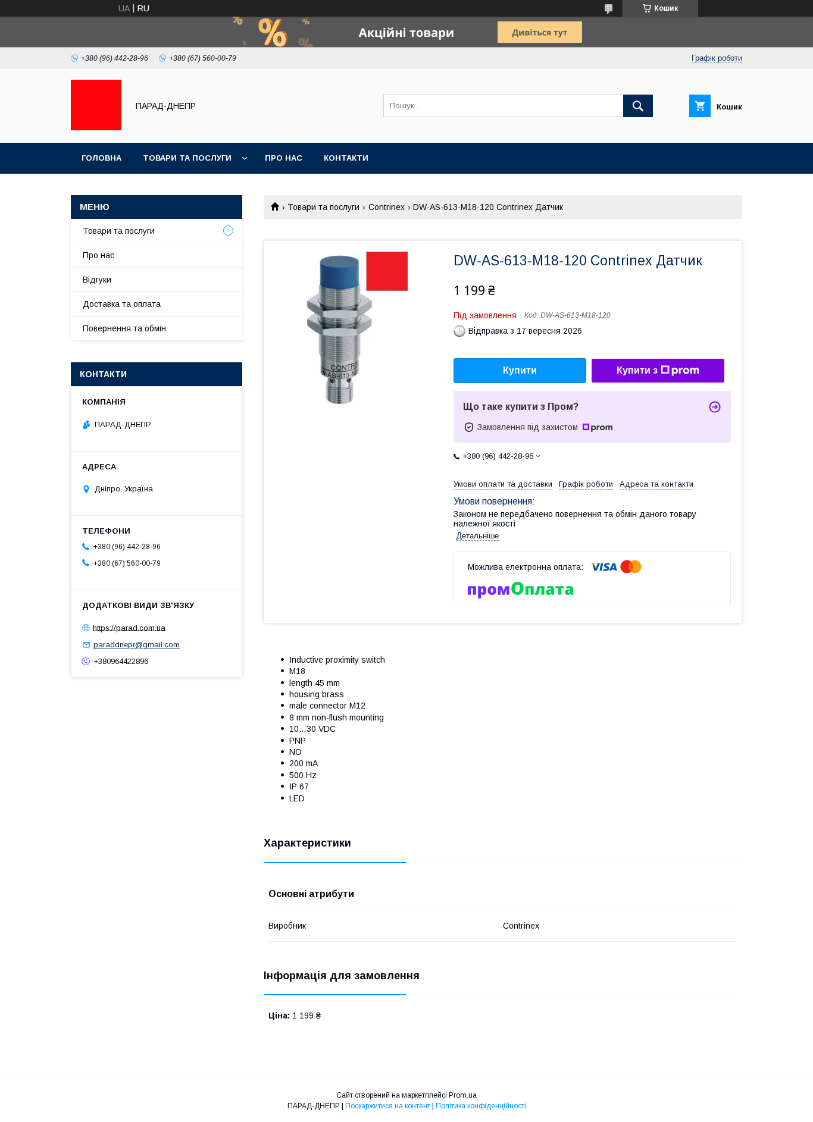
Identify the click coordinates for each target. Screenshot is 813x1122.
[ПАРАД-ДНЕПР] (96, 127)
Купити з (637, 370)
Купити (520, 370)
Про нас (283, 157)
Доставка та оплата (122, 304)
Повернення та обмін (124, 328)
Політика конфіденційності (481, 1106)
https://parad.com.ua (129, 627)
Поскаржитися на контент (387, 1106)
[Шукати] (638, 106)
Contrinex (386, 207)
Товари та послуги (187, 157)
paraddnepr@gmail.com (136, 644)
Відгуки (97, 279)
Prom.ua (463, 1095)
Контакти (346, 157)
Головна (101, 157)
